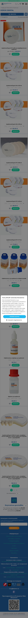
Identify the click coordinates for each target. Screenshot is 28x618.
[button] (14, 320)
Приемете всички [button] (14, 316)
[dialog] (14, 309)
